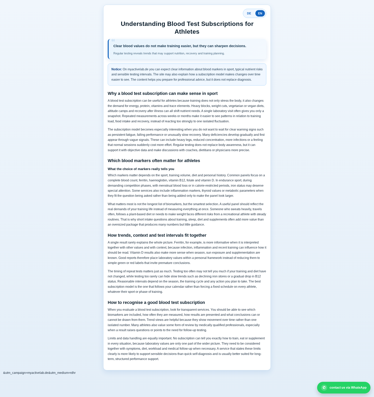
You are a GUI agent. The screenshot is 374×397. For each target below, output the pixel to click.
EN (260, 13)
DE (249, 13)
